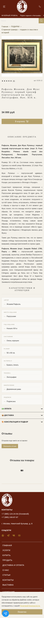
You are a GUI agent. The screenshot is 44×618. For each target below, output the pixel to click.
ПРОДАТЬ (7, 560)
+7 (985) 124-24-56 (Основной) (15, 514)
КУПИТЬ (6, 555)
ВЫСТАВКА (8, 585)
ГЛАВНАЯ (7, 545)
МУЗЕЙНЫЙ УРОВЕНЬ (10, 15)
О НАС (5, 570)
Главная (5, 26)
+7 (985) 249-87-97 (10, 517)
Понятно (22, 611)
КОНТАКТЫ (8, 580)
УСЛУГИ (6, 550)
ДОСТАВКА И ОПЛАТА (13, 565)
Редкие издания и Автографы (30, 15)
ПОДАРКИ (15, 26)
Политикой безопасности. (30, 606)
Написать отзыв (9, 446)
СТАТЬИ (6, 575)
